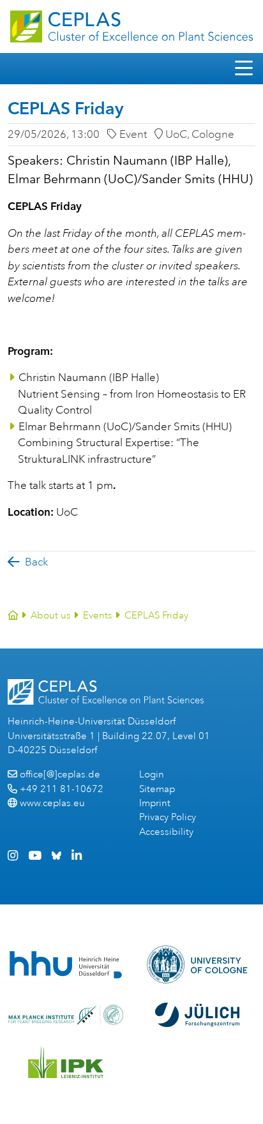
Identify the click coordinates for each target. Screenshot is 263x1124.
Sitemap (157, 789)
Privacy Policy (167, 817)
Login (151, 774)
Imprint (154, 803)
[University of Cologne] (197, 964)
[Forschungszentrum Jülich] (197, 1015)
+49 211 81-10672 (61, 789)
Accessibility (166, 832)
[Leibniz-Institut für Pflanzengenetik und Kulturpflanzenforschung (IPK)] (65, 1062)
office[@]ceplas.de (60, 774)
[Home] (13, 616)
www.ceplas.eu (52, 803)
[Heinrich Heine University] (65, 964)
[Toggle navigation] (244, 68)
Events (97, 616)
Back (36, 562)
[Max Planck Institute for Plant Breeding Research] (66, 1015)
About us (51, 616)
